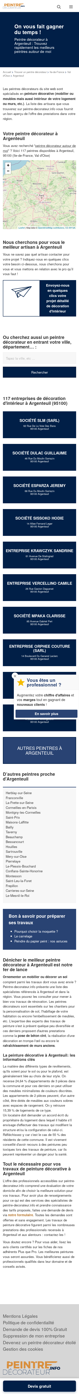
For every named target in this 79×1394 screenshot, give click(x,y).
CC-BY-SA (70, 227)
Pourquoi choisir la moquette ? (36, 931)
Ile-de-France (57, 72)
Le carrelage (23, 936)
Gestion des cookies (23, 1349)
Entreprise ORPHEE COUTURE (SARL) (39, 648)
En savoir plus (46, 713)
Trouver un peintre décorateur (30, 72)
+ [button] (8, 165)
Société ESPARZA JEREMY (39, 485)
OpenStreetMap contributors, (51, 227)
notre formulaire (20, 1215)
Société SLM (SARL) (39, 420)
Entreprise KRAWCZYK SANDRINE (39, 550)
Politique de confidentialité (28, 1322)
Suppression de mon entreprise (34, 1335)
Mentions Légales (20, 1316)
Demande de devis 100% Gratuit (35, 1329)
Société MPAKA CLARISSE (39, 615)
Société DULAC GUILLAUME (39, 453)
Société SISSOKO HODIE (39, 518)
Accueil (7, 72)
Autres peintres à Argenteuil (39, 750)
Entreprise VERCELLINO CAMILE (39, 583)
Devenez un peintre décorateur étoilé (39, 1342)
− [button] (8, 171)
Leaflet (21, 227)
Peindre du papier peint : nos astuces (40, 941)
